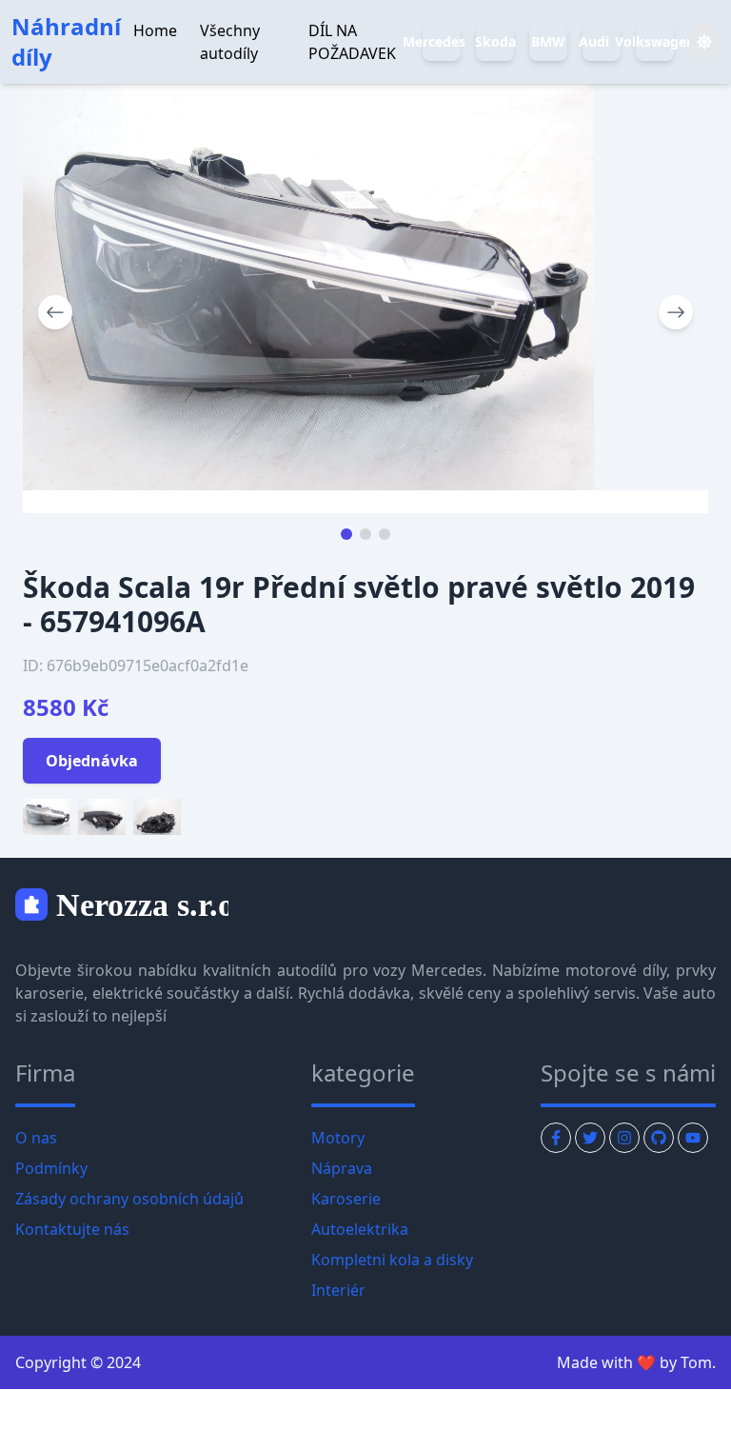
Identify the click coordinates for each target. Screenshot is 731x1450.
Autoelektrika (359, 1229)
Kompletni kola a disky (392, 1259)
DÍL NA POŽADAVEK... (511, 30)
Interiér (338, 1290)
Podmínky (51, 1168)
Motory (338, 1137)
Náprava (341, 1168)
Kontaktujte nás (72, 1229)
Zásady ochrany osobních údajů (129, 1198)
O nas (36, 1137)
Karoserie (346, 1198)
